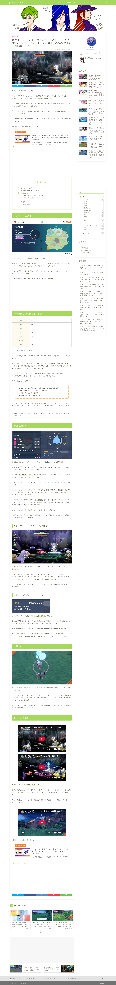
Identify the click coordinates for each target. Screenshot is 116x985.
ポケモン (15, 36)
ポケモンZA (93, 229)
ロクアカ (93, 203)
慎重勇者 (93, 206)
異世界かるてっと (93, 208)
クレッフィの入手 (26, 188)
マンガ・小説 (92, 233)
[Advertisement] (42, 161)
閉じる (44, 182)
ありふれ (93, 199)
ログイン (83, 245)
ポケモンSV (82, 2)
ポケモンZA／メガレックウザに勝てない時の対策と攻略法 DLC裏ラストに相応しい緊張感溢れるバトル (91, 293)
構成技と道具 (25, 193)
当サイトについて (70, 2)
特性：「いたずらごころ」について (34, 198)
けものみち (93, 201)
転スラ (91, 2)
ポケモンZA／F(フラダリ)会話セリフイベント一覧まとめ (92, 273)
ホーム (59, 2)
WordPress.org (85, 252)
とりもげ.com (16, 2)
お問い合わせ (23, 983)
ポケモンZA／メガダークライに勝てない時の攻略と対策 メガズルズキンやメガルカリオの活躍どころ (92, 321)
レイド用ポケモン (25, 863)
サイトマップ (14, 983)
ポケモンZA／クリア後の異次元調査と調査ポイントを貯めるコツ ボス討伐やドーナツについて (92, 286)
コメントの (86, 250)
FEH (93, 223)
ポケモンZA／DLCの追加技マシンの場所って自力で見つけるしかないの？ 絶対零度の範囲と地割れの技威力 (92, 328)
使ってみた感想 (26, 204)
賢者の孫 (93, 212)
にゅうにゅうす (85, 57)
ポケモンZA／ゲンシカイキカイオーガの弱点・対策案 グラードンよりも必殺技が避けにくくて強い (92, 300)
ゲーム (99, 2)
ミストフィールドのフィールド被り (34, 195)
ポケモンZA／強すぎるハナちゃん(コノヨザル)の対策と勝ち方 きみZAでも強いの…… (92, 307)
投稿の (84, 248)
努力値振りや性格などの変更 (30, 190)
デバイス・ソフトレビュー (93, 225)
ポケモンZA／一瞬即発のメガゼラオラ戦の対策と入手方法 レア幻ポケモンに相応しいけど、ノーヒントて (92, 279)
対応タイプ (24, 202)
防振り (93, 216)
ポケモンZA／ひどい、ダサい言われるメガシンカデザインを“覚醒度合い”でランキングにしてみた (92, 267)
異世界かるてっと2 (93, 210)
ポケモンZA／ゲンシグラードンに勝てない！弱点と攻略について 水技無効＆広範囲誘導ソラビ (92, 314)
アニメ (92, 196)
